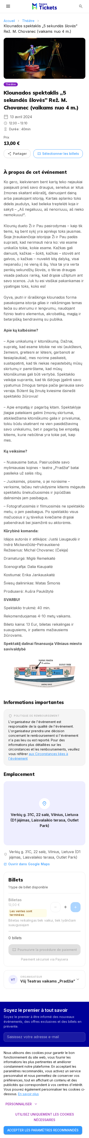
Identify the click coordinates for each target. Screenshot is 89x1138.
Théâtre (28, 21)
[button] (44, 673)
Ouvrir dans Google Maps (27, 864)
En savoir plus (28, 1094)
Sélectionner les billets (58, 153)
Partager (17, 153)
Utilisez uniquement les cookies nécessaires (44, 1117)
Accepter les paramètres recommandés (43, 1130)
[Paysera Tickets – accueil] (44, 6)
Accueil (9, 21)
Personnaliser (21, 1104)
